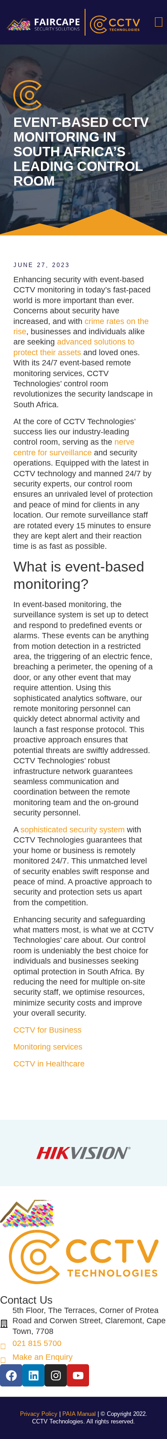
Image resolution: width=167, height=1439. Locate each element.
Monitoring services (47, 1046)
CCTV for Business (47, 1030)
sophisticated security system (72, 829)
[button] (158, 22)
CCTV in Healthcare (49, 1063)
